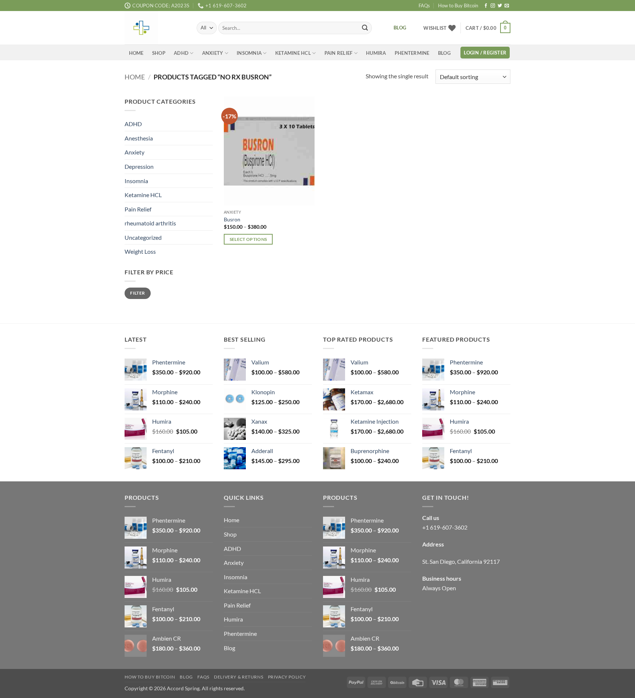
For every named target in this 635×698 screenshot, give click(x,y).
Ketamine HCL (293, 53)
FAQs (424, 5)
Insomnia (249, 53)
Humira (376, 53)
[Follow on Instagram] (493, 5)
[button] (488, 28)
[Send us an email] (507, 5)
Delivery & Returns (238, 677)
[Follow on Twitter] (500, 5)
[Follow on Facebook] (486, 5)
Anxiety (212, 53)
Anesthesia (139, 138)
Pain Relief (338, 53)
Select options (248, 239)
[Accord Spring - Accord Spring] (155, 27)
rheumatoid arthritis (150, 223)
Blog (444, 53)
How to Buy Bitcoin (458, 5)
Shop (158, 53)
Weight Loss (140, 251)
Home (136, 53)
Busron (232, 219)
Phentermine (412, 53)
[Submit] (365, 28)
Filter (137, 293)
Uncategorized (143, 237)
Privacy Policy (287, 677)
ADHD (181, 53)
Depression (139, 166)
